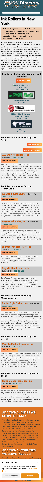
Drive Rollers (9, 31)
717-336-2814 (16, 249)
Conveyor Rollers (21, 31)
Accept (30, 476)
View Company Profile (9, 161)
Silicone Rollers (34, 31)
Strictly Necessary (11, 476)
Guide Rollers (19, 38)
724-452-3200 (19, 271)
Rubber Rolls (22, 36)
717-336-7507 (7, 197)
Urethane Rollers (11, 33)
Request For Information (32, 150)
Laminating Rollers (23, 33)
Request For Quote (23, 80)
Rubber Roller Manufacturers (29, 29)
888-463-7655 (17, 384)
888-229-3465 (18, 157)
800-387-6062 (7, 306)
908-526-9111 (17, 347)
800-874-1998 (7, 224)
